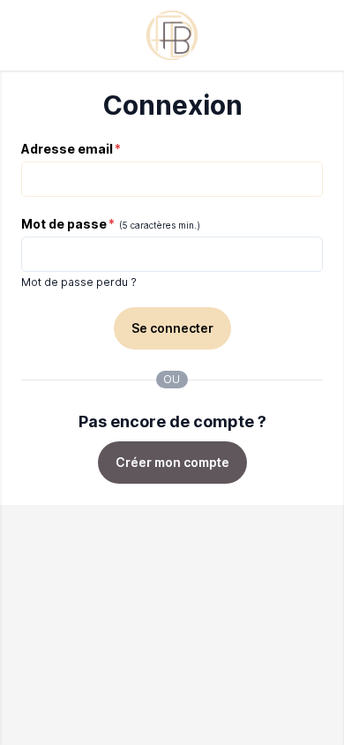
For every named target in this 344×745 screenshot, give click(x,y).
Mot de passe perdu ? (79, 282)
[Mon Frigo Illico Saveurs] (171, 35)
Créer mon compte (172, 462)
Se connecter (172, 327)
